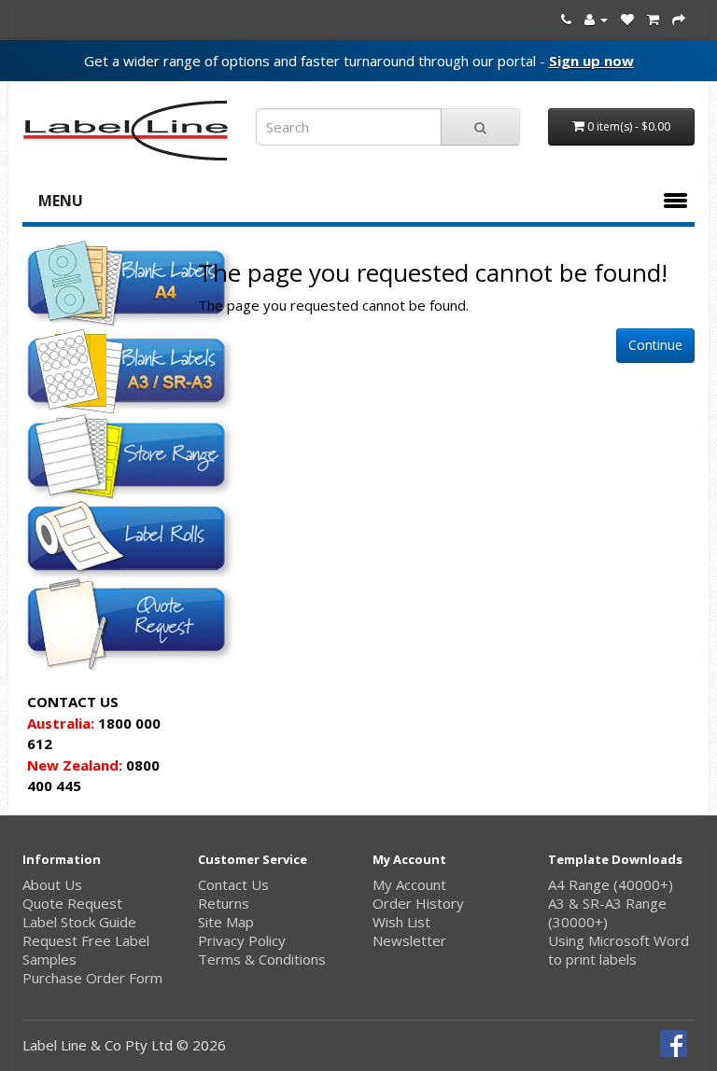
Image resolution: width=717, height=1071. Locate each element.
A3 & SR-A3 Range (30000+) (607, 912)
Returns (223, 903)
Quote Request (72, 903)
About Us (52, 884)
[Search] (480, 127)
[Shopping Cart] (653, 18)
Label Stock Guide (79, 921)
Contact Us (233, 884)
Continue (655, 345)
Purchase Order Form (92, 977)
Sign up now (591, 60)
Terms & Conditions (262, 959)
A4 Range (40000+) (610, 884)
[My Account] (596, 18)
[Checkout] (678, 18)
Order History (418, 903)
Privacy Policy (242, 940)
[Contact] (566, 18)
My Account (409, 884)
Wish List (401, 921)
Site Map (226, 921)
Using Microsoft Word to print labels (618, 949)
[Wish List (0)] (627, 18)
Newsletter (409, 940)
